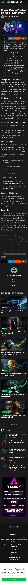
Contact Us (14, 552)
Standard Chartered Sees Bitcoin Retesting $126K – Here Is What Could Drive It (14, 374)
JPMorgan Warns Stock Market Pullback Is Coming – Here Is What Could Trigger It (17, 467)
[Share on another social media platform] (24, 38)
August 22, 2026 (5, 314)
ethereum (19, 254)
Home (2, 7)
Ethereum (18, 80)
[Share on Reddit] (17, 38)
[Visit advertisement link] (14, 497)
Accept (14, 579)
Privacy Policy (14, 559)
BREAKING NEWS (9, 7)
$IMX (11, 177)
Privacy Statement (18, 583)
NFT (12, 101)
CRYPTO (4, 307)
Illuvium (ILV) (14, 84)
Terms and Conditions (14, 557)
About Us (14, 550)
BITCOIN (4, 349)
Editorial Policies (14, 555)
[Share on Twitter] (4, 38)
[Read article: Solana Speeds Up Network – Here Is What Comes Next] (14, 302)
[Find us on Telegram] (14, 527)
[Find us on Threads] (17, 527)
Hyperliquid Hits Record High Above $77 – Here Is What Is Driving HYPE (13, 395)
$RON (9, 174)
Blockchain (7, 254)
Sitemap (14, 562)
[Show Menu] (26, 2)
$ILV (10, 170)
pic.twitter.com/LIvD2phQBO (16, 183)
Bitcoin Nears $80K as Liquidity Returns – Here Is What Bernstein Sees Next (13, 416)
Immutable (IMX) (9, 87)
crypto (13, 254)
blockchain (4, 82)
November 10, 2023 (7, 19)
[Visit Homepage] (15, 2)
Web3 (3, 256)
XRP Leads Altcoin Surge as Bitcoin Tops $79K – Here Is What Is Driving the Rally (13, 353)
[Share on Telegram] (11, 38)
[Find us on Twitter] (10, 527)
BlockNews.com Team (12, 16)
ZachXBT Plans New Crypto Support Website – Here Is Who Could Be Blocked (14, 332)
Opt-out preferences (9, 583)
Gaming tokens (5, 80)
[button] (25, 565)
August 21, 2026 (5, 356)
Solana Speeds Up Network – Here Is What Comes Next (13, 312)
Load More (14, 424)
